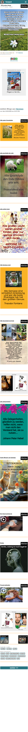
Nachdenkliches (21, 656)
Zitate (18, 658)
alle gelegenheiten (5, 401)
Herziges (6, 6)
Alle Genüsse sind (5, 265)
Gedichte (3, 653)
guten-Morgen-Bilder (14, 653)
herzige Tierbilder (4, 656)
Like (1, 52)
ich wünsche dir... (13, 656)
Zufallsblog (3, 636)
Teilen (4, 52)
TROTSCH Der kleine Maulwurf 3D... (21, 629)
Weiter (24, 6)
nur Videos (9, 648)
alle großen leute (5, 209)
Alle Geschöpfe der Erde (7, 320)
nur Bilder (3, 648)
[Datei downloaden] (14, 132)
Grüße (7, 653)
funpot (9, 2)
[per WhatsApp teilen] (16, 59)
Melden (10, 52)
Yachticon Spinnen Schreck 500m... (7, 390)
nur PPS (15, 648)
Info (13, 52)
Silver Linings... (7, 629)
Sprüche (10, 6)
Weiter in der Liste (23, 636)
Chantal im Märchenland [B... (21, 390)
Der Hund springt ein (6, 513)
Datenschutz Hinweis (14, 60)
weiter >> (14, 668)
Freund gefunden (5, 585)
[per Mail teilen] (14, 59)
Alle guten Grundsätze (6, 120)
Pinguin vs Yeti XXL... (14, 92)
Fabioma (20, 52)
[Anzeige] (14, 89)
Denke (2, 543)
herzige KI (22, 653)
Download (7, 52)
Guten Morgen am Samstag (8, 457)
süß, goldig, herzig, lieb (10, 658)
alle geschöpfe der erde (7, 153)
